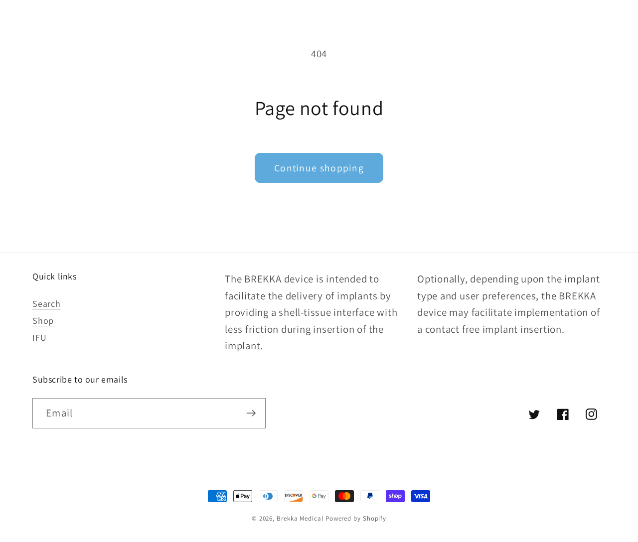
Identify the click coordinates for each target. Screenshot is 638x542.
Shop (43, 320)
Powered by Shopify (355, 518)
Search (46, 303)
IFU (39, 337)
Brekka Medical (300, 518)
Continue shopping (319, 167)
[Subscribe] (251, 413)
